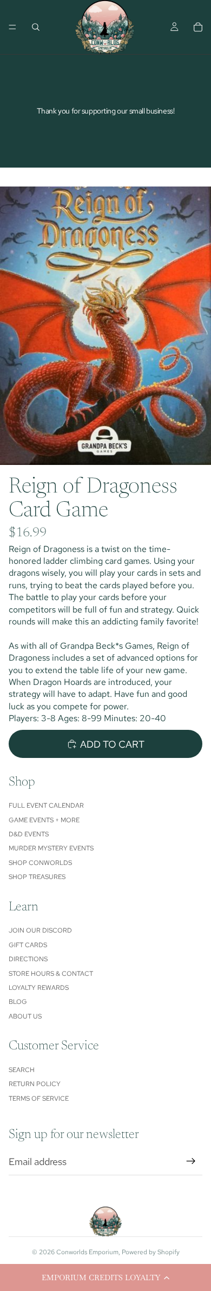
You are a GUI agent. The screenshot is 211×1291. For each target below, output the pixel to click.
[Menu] (12, 27)
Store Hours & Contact (51, 973)
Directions (28, 959)
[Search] (36, 27)
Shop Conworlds (40, 863)
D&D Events (29, 834)
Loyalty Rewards (39, 987)
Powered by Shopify (151, 1252)
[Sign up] (191, 1161)
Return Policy (35, 1084)
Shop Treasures (37, 877)
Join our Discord (40, 930)
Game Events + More (44, 820)
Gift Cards (28, 945)
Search (22, 1070)
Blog (18, 1001)
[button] (105, 1277)
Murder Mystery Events (51, 848)
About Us (25, 1016)
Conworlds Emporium (87, 1252)
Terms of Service (39, 1098)
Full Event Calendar (46, 805)
